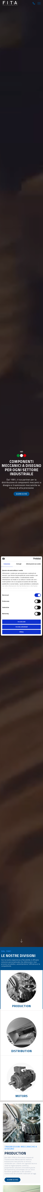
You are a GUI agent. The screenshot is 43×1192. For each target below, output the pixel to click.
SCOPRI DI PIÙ (21, 494)
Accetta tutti (21, 622)
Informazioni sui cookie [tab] (33, 564)
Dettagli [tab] (18, 564)
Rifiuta (22, 632)
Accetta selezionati (22, 627)
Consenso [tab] (7, 564)
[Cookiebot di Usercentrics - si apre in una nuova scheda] (31, 559)
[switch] (38, 601)
